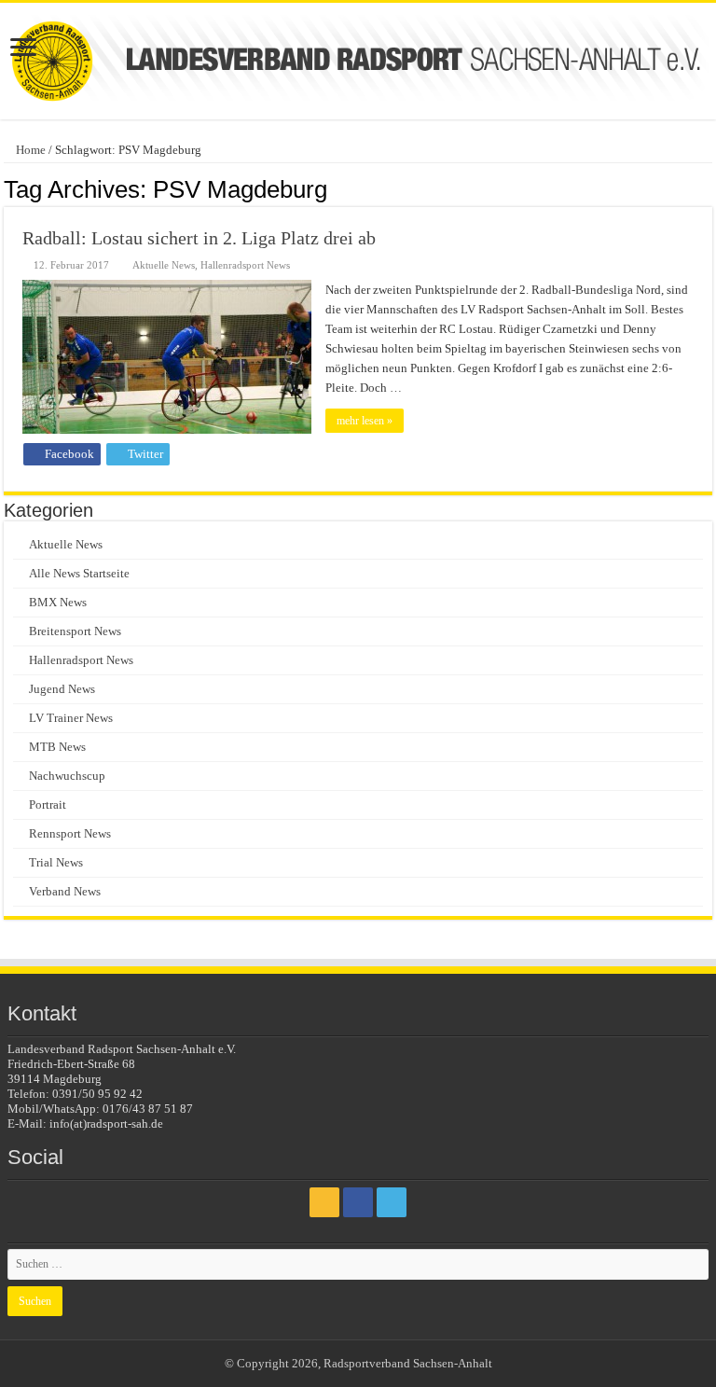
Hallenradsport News (245, 264)
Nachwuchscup (67, 776)
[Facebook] (358, 1202)
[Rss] (324, 1202)
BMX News (58, 602)
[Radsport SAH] (358, 61)
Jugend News (62, 689)
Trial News (56, 862)
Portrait (47, 804)
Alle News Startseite (79, 573)
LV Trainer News (71, 718)
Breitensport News (75, 631)
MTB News (57, 747)
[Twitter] (391, 1202)
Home (29, 150)
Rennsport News (70, 833)
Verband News (65, 891)
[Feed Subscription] (707, 188)
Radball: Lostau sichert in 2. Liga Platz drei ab (199, 238)
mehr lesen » (364, 420)
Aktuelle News (163, 264)
